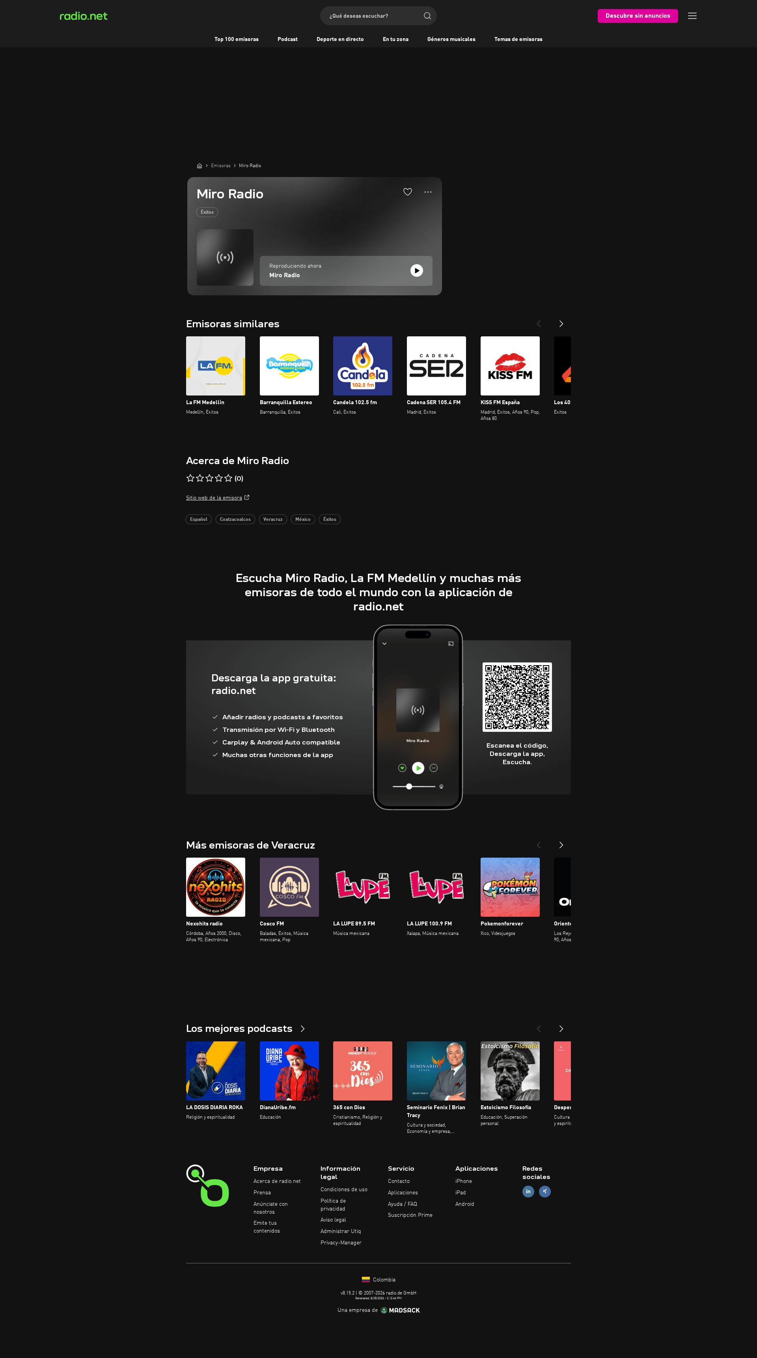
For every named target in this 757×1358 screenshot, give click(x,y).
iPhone (463, 1181)
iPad (460, 1193)
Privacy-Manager (341, 1243)
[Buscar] (427, 16)
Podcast (288, 39)
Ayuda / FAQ (402, 1204)
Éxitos (207, 212)
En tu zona (395, 39)
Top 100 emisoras (236, 39)
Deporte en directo (340, 39)
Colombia (383, 1280)
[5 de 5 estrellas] (228, 478)
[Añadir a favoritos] (407, 191)
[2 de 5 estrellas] (200, 478)
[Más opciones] (428, 192)
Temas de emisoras (518, 39)
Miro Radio (284, 275)
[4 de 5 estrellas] (219, 478)
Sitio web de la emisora (214, 498)
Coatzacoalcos (235, 519)
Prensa (262, 1193)
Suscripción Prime (410, 1215)
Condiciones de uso (344, 1189)
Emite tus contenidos (267, 1227)
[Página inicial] (199, 165)
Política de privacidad (333, 1205)
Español (198, 519)
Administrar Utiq (341, 1231)
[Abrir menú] (692, 16)
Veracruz (273, 519)
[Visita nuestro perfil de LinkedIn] (528, 1191)
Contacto (399, 1181)
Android (464, 1204)
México (303, 519)
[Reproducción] (416, 270)
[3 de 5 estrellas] (209, 478)
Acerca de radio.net (277, 1181)
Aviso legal (333, 1220)
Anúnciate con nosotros (271, 1208)
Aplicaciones (403, 1193)
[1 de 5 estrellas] (190, 478)
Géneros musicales (451, 39)
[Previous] (538, 320)
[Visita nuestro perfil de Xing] (545, 1191)
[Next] (561, 320)
